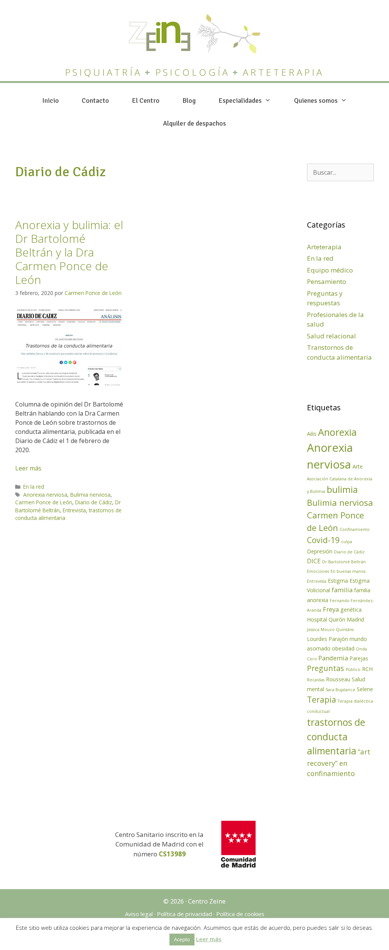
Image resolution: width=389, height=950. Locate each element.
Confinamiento (355, 529)
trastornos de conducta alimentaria (336, 736)
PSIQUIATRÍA (103, 72)
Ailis (311, 433)
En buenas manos (347, 571)
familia (342, 589)
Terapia (321, 699)
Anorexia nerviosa (45, 494)
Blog (189, 100)
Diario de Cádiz (93, 502)
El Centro (146, 100)
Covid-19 (323, 539)
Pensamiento (326, 281)
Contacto (95, 100)
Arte (358, 466)
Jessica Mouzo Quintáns (330, 629)
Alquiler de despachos (194, 123)
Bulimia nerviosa (90, 494)
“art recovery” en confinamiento (338, 762)
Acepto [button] (182, 939)
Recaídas (315, 679)
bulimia (342, 489)
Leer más (28, 468)
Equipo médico (330, 270)
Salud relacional (331, 336)
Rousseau (338, 679)
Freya (331, 609)
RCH (367, 669)
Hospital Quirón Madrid (335, 619)
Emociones (318, 571)
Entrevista (74, 510)
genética (351, 609)
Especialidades (240, 100)
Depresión (319, 551)
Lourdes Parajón (327, 638)
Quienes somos (316, 100)
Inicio (50, 100)
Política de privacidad (184, 914)
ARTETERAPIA (283, 72)
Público (353, 669)
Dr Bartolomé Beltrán (344, 561)
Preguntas (325, 668)
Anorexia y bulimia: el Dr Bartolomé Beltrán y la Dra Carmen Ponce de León (69, 252)
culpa (346, 541)
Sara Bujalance (340, 689)
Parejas (358, 658)
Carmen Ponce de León (43, 502)
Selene (365, 689)
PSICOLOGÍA (192, 72)
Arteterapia (324, 246)
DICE (314, 560)
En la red (33, 486)
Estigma (338, 580)
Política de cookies (240, 914)
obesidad (343, 648)
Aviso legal (139, 914)
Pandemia (333, 658)
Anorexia (337, 432)
